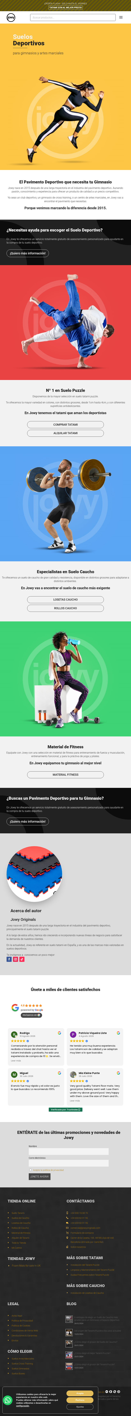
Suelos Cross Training (22, 1363)
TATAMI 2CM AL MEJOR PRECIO (65, 7)
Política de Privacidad (22, 1320)
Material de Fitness (21, 1233)
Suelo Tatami (18, 1213)
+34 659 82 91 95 (79, 1218)
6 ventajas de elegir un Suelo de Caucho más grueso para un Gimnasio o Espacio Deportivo (96, 1318)
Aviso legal (17, 1315)
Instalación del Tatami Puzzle (85, 1265)
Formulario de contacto (82, 1233)
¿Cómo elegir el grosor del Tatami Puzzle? (94, 1364)
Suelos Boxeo (18, 1373)
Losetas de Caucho (21, 1223)
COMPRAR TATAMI (65, 424)
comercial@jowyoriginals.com (85, 1228)
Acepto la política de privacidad (48, 1170)
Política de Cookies (21, 1325)
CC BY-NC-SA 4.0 (96, 1392)
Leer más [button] (16, 1060)
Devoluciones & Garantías (24, 1335)
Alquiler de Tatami (20, 1238)
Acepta (80, 1393)
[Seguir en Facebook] (9, 959)
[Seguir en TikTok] (21, 959)
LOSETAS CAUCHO (65, 599)
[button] (7, 1400)
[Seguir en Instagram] (15, 959)
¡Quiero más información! (28, 253)
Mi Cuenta (17, 1248)
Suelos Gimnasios (20, 1368)
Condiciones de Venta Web (25, 1330)
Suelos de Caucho (20, 1218)
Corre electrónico (37, 1158)
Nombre (33, 1146)
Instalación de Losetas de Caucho (87, 1293)
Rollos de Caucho (20, 1228)
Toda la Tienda (19, 1243)
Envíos (15, 1340)
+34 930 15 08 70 (79, 1213)
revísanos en (30, 1014)
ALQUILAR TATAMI (66, 433)
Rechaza (80, 1400)
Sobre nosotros (78, 1247)
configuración (22, 1405)
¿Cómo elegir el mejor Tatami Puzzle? (92, 1353)
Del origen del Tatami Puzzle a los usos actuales (97, 1330)
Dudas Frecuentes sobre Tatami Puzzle (90, 1275)
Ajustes (80, 1406)
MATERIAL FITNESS (65, 774)
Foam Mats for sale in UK (26, 1265)
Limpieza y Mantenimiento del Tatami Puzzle (92, 1270)
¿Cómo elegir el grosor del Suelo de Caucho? (95, 1342)
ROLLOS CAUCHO (65, 608)
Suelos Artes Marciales (23, 1358)
